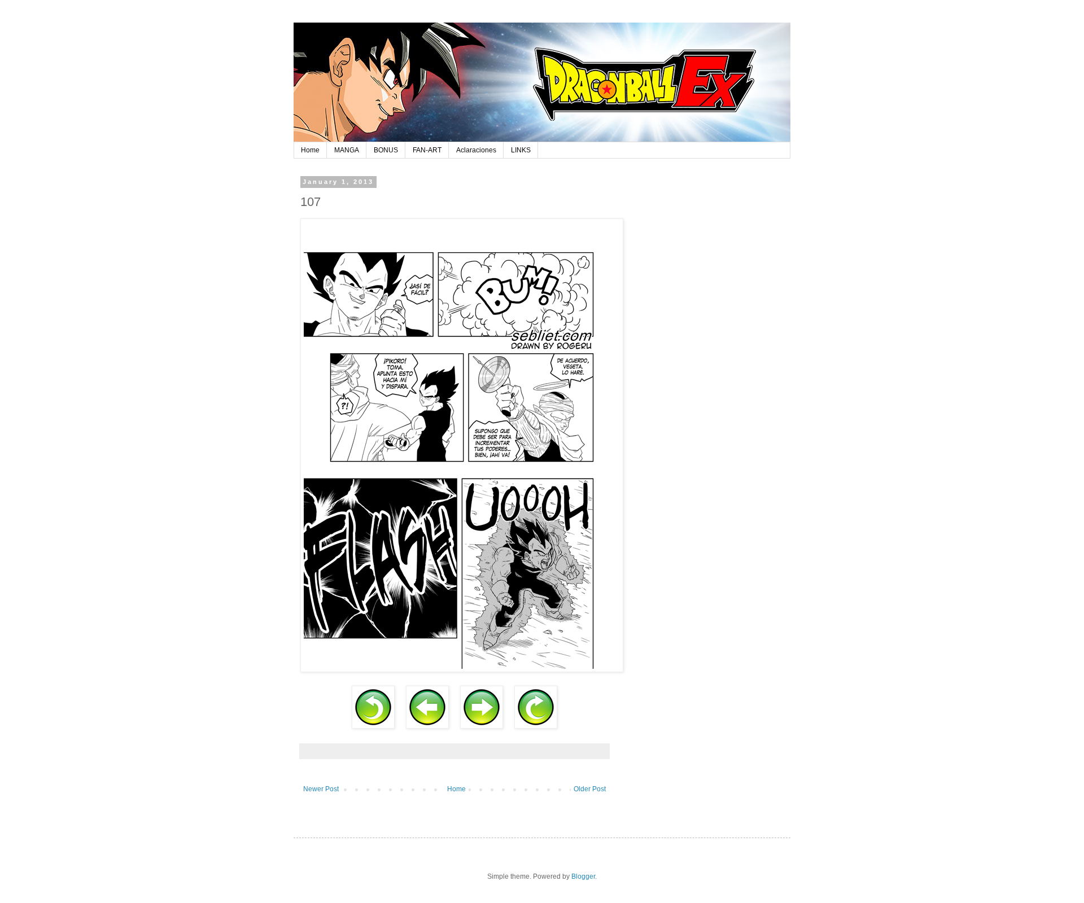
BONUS (386, 150)
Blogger (583, 876)
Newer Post (321, 789)
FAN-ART (427, 150)
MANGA (346, 150)
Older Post (590, 789)
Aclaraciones (476, 150)
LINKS (521, 150)
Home (310, 150)
